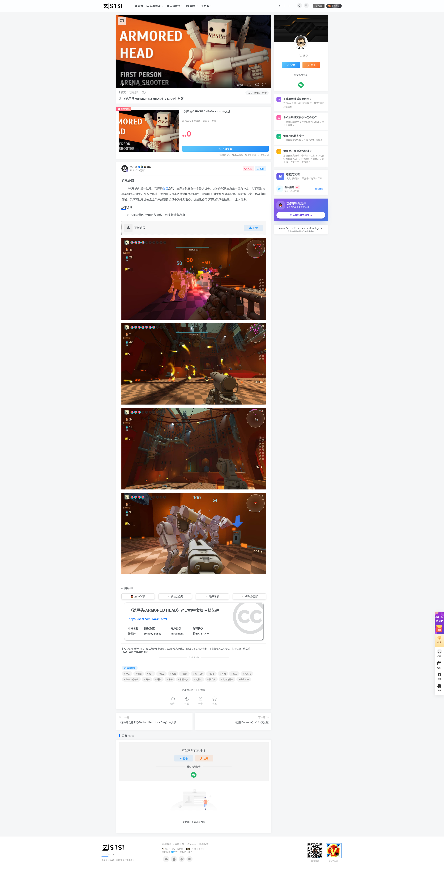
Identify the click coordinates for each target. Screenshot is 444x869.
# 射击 (234, 673)
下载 (255, 228)
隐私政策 (203, 844)
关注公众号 (177, 596)
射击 (165, 188)
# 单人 (127, 673)
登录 (185, 758)
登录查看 (227, 148)
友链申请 (166, 844)
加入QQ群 (140, 596)
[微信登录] (194, 775)
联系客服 (214, 596)
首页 (123, 92)
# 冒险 (139, 673)
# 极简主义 (183, 679)
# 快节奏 (211, 679)
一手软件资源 (196, 849)
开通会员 (335, 5)
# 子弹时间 (244, 679)
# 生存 (211, 673)
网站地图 (179, 844)
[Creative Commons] (194, 633)
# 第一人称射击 (131, 679)
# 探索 (184, 673)
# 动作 (150, 673)
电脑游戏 (134, 92)
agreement (177, 633)
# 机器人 (198, 679)
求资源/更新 (251, 596)
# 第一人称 (198, 673)
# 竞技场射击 (227, 679)
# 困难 (147, 679)
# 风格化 (247, 673)
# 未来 (170, 679)
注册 (205, 758)
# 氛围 (173, 673)
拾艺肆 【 (181, 849)
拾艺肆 (133, 166)
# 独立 (161, 673)
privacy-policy (152, 633)
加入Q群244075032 (299, 215)
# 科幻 (223, 673)
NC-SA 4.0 (202, 633)
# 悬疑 (158, 679)
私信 (262, 168)
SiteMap (191, 844)
